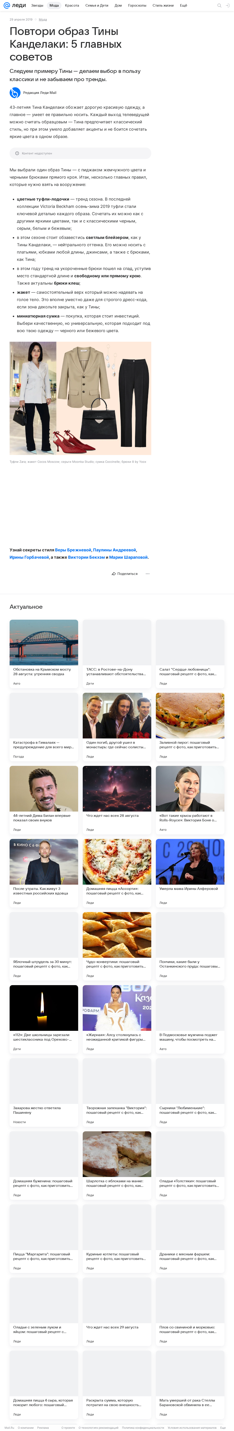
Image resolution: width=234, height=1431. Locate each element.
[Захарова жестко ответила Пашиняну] (44, 1092)
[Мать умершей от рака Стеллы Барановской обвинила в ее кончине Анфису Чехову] (190, 1385)
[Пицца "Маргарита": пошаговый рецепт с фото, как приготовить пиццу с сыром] (44, 1238)
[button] (80, 399)
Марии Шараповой (128, 557)
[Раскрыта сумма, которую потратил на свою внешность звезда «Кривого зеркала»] (117, 1385)
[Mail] (7, 5)
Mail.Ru (9, 1427)
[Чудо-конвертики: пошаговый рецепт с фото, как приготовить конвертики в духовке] (117, 946)
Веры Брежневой (73, 550)
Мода (43, 19)
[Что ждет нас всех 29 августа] (117, 1312)
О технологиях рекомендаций (98, 1427)
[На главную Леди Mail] (18, 5)
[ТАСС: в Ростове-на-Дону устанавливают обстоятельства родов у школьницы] (117, 654)
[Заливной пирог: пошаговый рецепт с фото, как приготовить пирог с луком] (190, 727)
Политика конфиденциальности (143, 1427)
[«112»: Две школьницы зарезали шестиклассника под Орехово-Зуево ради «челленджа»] (44, 1019)
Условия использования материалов (192, 1427)
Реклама (43, 1427)
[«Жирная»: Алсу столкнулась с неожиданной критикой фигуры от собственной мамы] (117, 1019)
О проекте (68, 1427)
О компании (26, 1427)
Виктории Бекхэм (86, 557)
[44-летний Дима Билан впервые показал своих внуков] (44, 800)
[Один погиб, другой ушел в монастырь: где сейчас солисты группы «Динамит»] (117, 727)
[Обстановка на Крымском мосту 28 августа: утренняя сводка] (44, 654)
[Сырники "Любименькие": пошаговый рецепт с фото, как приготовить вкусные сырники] (190, 1092)
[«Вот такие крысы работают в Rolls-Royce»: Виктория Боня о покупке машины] (190, 800)
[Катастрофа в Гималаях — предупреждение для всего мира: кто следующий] (44, 727)
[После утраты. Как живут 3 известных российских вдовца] (44, 873)
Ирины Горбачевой (29, 557)
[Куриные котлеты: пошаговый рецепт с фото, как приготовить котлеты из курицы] (117, 1238)
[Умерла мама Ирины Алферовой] (190, 873)
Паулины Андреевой (114, 550)
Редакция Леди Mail (39, 93)
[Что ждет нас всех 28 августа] (117, 800)
